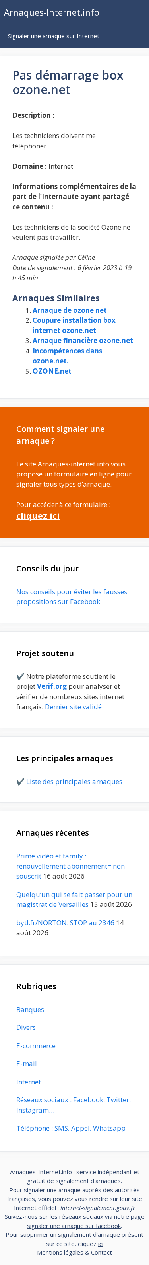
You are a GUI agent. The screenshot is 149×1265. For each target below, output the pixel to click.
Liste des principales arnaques (74, 781)
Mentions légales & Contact (74, 1252)
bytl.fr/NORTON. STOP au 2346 (65, 922)
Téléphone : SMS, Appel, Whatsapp (71, 1127)
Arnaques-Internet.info (51, 12)
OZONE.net (52, 371)
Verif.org (52, 686)
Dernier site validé (73, 706)
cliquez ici (38, 515)
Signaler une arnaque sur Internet (53, 36)
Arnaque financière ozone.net (83, 340)
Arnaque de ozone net (70, 310)
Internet (28, 1081)
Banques (30, 1009)
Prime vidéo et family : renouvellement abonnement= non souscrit (70, 866)
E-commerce (36, 1045)
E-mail (26, 1063)
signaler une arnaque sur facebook (74, 1226)
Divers (26, 1027)
